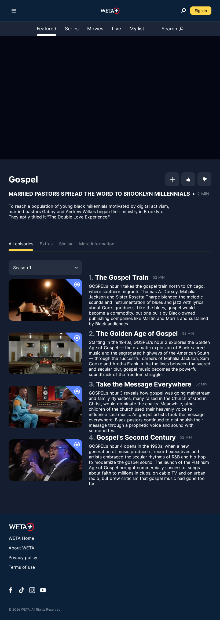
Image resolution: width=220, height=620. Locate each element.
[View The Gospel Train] (45, 300)
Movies (95, 28)
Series (72, 28)
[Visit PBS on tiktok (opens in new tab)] (21, 591)
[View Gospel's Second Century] (45, 460)
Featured (46, 28)
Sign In (201, 10)
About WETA (21, 547)
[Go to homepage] (110, 11)
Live (116, 28)
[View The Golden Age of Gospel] (45, 353)
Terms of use (22, 567)
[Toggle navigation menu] (14, 10)
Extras (46, 243)
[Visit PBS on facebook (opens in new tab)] (11, 591)
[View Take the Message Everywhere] (45, 407)
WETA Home (21, 538)
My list (137, 28)
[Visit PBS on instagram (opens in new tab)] (32, 591)
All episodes (21, 243)
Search (169, 28)
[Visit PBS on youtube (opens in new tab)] (43, 591)
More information (96, 243)
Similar (66, 243)
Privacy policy (23, 557)
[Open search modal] (183, 11)
